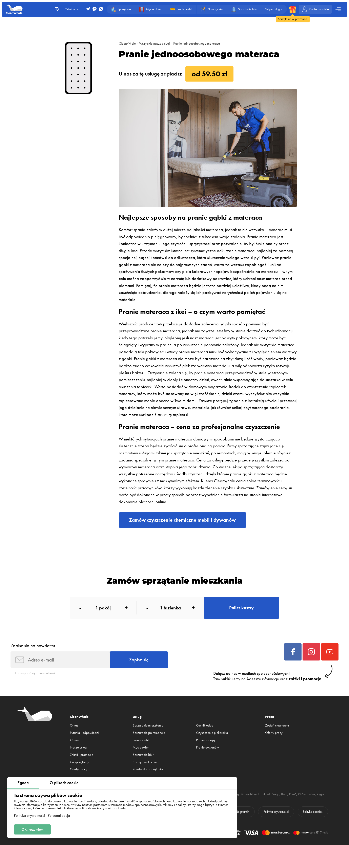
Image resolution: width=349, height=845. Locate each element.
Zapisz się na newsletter (33, 645)
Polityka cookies (313, 812)
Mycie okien (141, 747)
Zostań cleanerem (277, 725)
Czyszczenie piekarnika (212, 733)
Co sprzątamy (79, 762)
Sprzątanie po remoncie (149, 733)
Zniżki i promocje (81, 755)
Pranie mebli (141, 740)
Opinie (74, 740)
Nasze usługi (78, 747)
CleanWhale (127, 43)
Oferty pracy (78, 769)
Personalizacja (59, 815)
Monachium (249, 794)
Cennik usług (204, 725)
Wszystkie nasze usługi (154, 43)
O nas (74, 725)
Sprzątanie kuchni (145, 762)
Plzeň (292, 794)
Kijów (302, 794)
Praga (275, 794)
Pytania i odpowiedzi (84, 733)
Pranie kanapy (205, 740)
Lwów (311, 794)
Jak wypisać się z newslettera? (35, 673)
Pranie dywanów (207, 747)
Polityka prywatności (29, 815)
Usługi (138, 716)
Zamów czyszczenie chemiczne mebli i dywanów (182, 520)
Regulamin (242, 812)
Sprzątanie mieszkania (148, 725)
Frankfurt (264, 794)
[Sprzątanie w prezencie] (292, 9)
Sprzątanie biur (143, 755)
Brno (284, 794)
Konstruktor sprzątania (148, 769)
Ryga (320, 794)
